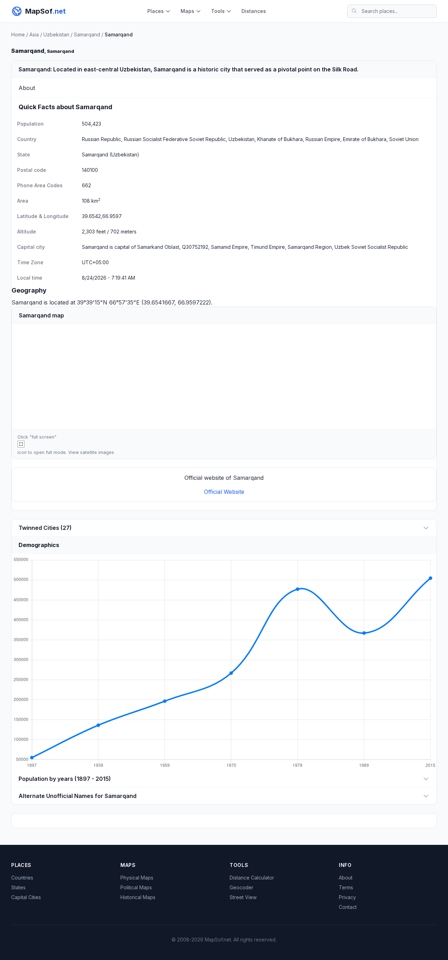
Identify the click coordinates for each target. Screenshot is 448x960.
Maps (187, 11)
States (18, 887)
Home (18, 34)
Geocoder (241, 887)
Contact (348, 907)
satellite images (97, 452)
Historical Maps (137, 897)
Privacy (347, 897)
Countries (22, 878)
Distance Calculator (252, 878)
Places (155, 11)
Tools (218, 11)
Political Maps (136, 887)
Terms (346, 887)
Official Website (224, 491)
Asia (34, 34)
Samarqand (87, 34)
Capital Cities (26, 897)
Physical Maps (136, 878)
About (345, 878)
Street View (243, 897)
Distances (253, 11)
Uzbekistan (56, 34)
